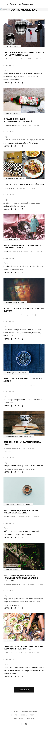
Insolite (21, 436)
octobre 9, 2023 (27, 59)
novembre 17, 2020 (24, 516)
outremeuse (30, 76)
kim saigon (19, 670)
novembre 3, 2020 (28, 584)
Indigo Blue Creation (22, 399)
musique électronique (28, 329)
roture (6, 336)
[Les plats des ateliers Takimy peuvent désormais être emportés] (24, 627)
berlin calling (31, 266)
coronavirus (15, 140)
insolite (11, 531)
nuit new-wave (15, 332)
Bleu (5, 399)
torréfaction (26, 534)
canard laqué (19, 667)
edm (5, 329)
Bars (8, 504)
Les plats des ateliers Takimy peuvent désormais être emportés (23, 647)
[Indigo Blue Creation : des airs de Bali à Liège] (24, 358)
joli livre (25, 466)
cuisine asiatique (31, 667)
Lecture (28, 436)
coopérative (8, 598)
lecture (32, 466)
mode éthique (36, 399)
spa (42, 670)
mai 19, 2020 (27, 653)
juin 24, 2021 (22, 385)
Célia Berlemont (10, 385)
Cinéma (24, 715)
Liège (15, 76)
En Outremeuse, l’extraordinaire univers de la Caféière (20, 511)
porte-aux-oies (26, 602)
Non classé (22, 373)
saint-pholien (30, 469)
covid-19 (24, 140)
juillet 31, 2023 (21, 188)
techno (22, 269)
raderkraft (36, 332)
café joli (6, 466)
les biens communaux (34, 598)
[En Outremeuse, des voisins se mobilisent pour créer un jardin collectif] (24, 556)
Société (15, 570)
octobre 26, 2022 (28, 251)
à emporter (8, 667)
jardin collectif (19, 598)
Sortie (15, 239)
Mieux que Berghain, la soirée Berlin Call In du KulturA (22, 246)
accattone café (18, 203)
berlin (13, 266)
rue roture (23, 143)
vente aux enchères (11, 605)
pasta (38, 203)
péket (5, 143)
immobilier (38, 73)
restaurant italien (10, 206)
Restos (21, 178)
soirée (12, 336)
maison (21, 76)
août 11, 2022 (27, 315)
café (5, 531)
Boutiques (27, 504)
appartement (14, 73)
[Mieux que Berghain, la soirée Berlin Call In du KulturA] (24, 227)
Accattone (7, 203)
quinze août (13, 143)
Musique (16, 303)
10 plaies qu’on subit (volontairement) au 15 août (18, 120)
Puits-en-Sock (9, 534)
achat (5, 73)
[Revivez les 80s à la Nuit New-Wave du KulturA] (24, 290)
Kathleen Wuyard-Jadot (13, 59)
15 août (6, 140)
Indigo (10, 399)
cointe (22, 73)
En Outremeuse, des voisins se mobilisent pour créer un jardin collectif (20, 578)
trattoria (21, 206)
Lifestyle (9, 373)
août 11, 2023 (27, 125)
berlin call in (21, 266)
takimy (6, 673)
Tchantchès (33, 143)
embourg (29, 73)
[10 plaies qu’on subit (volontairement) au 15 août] (24, 100)
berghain (6, 266)
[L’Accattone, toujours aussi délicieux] (24, 165)
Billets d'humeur (12, 47)
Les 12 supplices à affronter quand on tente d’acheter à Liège (23, 53)
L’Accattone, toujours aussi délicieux (23, 184)
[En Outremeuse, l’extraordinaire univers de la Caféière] (24, 491)
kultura (40, 266)
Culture (9, 239)
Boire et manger (12, 178)
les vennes (7, 76)
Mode (15, 373)
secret (18, 534)
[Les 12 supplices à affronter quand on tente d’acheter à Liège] (24, 33)
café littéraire (15, 466)
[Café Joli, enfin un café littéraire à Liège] (24, 423)
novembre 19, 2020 (28, 448)
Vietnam (13, 673)
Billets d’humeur (29, 712)
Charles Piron (10, 188)
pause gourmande (32, 531)
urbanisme (14, 79)
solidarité (36, 602)
